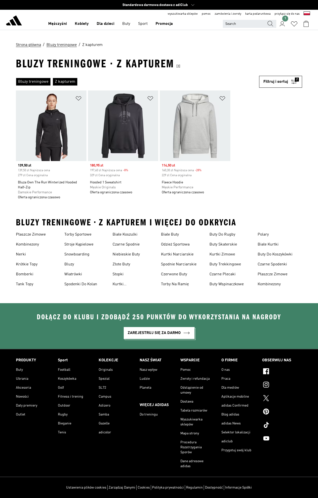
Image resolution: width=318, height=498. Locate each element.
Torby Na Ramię (175, 284)
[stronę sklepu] (14, 21)
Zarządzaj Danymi (122, 487)
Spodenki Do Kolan (80, 284)
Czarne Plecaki (222, 274)
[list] (137, 82)
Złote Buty (121, 264)
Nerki (21, 254)
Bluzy (69, 264)
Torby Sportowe (77, 235)
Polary (263, 235)
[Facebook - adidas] (282, 372)
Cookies (144, 487)
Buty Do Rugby (222, 235)
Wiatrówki (73, 274)
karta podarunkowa (258, 13)
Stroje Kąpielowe (78, 245)
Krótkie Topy (27, 264)
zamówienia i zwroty (228, 13)
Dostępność (214, 487)
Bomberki (24, 274)
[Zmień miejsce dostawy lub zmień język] (307, 14)
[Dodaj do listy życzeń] (78, 99)
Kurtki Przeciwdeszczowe (129, 284)
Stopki (118, 274)
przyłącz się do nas (287, 13)
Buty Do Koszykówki (275, 254)
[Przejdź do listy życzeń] (294, 24)
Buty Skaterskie (223, 245)
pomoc (206, 13)
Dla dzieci (105, 24)
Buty (126, 24)
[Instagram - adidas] (282, 385)
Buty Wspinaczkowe (226, 284)
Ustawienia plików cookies (86, 487)
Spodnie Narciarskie (179, 264)
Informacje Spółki (238, 487)
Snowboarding (76, 254)
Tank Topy (24, 284)
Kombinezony (27, 245)
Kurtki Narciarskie (177, 254)
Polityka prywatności (168, 487)
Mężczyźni (57, 24)
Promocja (164, 24)
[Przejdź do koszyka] (306, 24)
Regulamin (194, 487)
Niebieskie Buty (126, 254)
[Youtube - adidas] (282, 439)
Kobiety (82, 24)
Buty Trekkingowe (225, 264)
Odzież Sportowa (175, 245)
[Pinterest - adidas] (282, 412)
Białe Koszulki (125, 235)
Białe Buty (170, 235)
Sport (143, 24)
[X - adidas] (282, 399)
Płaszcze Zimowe (31, 235)
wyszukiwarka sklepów (183, 13)
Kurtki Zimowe (222, 254)
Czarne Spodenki (272, 264)
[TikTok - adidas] (282, 425)
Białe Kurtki (268, 245)
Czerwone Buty (174, 274)
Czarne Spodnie (126, 245)
